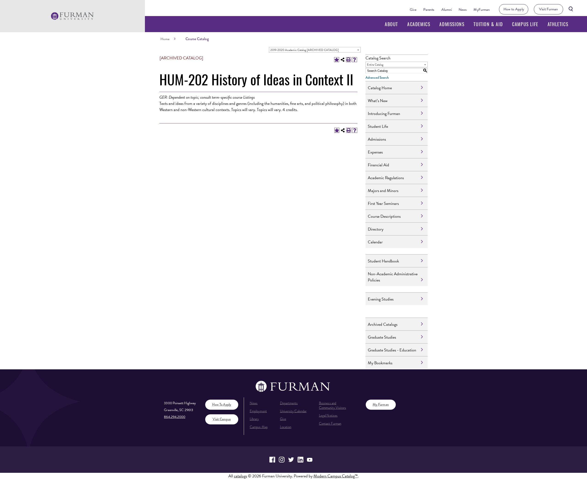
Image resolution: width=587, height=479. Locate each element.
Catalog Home (380, 88)
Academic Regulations (386, 178)
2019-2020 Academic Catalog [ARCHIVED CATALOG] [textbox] (304, 50)
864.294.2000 (174, 416)
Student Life (378, 126)
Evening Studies (380, 299)
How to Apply (514, 9)
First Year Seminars (383, 203)
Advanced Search (377, 77)
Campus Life (525, 24)
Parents (429, 9)
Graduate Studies (382, 337)
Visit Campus (222, 419)
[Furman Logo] (72, 16)
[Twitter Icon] (291, 459)
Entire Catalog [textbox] (375, 64)
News (463, 9)
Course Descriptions (384, 216)
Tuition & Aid (488, 24)
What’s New (378, 100)
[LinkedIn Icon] (300, 459)
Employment (258, 411)
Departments (289, 403)
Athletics (558, 24)
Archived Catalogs (382, 324)
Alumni (446, 9)
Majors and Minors (383, 190)
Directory (375, 229)
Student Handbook (383, 261)
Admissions (451, 24)
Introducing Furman (384, 113)
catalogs (240, 476)
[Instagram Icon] (281, 459)
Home (165, 39)
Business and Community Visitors (332, 405)
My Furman (381, 404)
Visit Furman (548, 9)
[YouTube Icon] (310, 459)
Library (254, 418)
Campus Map (259, 426)
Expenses (375, 152)
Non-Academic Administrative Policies (393, 277)
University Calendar (293, 411)
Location (285, 426)
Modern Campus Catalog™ (335, 476)
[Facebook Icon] (272, 459)
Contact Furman (330, 423)
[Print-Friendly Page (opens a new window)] (348, 59)
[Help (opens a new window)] (354, 59)
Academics (418, 24)
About (391, 24)
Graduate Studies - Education (392, 350)
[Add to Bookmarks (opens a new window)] (336, 59)
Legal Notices (328, 415)
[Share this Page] (342, 59)
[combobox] (315, 50)
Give (413, 9)
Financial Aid (378, 165)
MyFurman (481, 9)
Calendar (375, 242)
